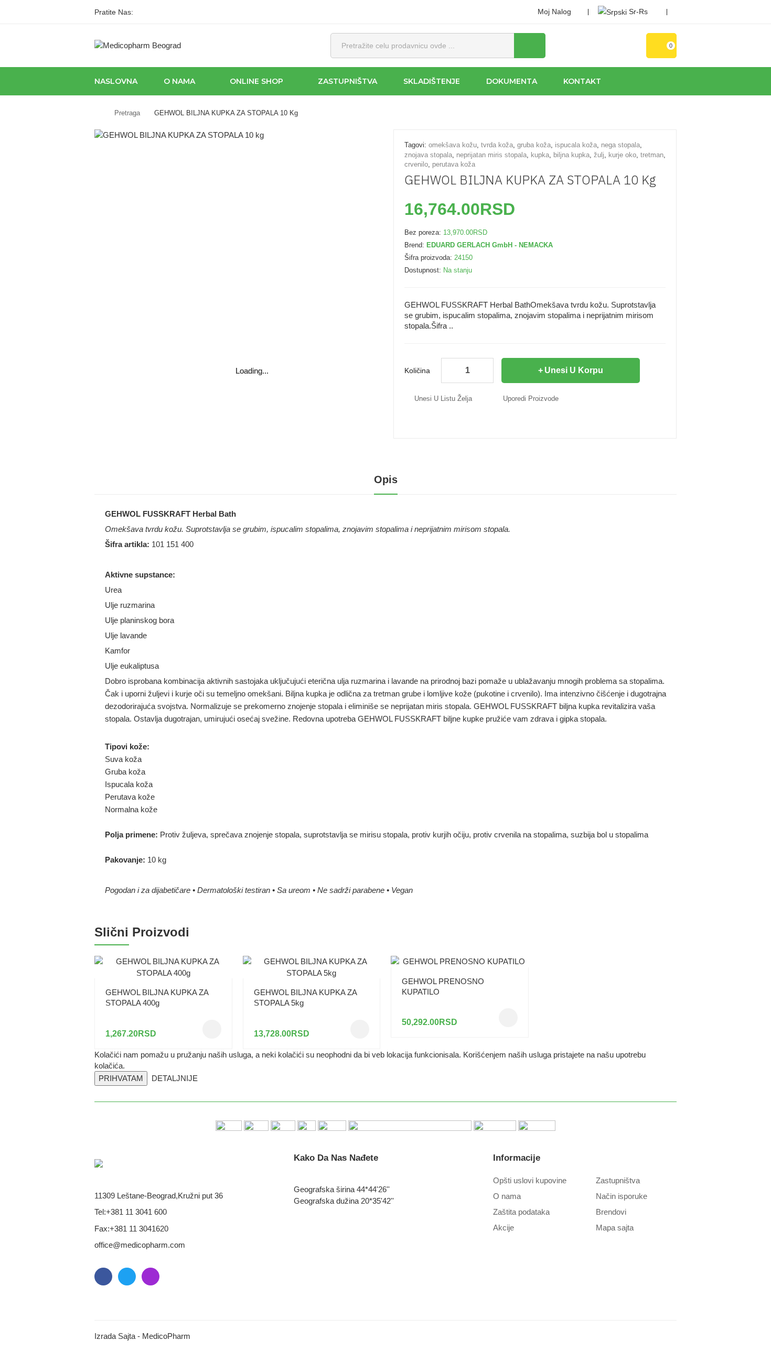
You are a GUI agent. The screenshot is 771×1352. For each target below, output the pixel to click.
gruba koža (534, 145)
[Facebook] (145, 12)
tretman (651, 155)
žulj (599, 155)
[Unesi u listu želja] (220, 958)
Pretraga (127, 113)
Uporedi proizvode (531, 398)
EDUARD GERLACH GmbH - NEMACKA (489, 245)
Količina (417, 370)
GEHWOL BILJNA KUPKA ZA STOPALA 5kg (305, 997)
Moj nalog (554, 11)
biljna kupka (571, 155)
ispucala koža (576, 145)
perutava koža (453, 164)
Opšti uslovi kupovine (529, 1180)
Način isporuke (621, 1196)
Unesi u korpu (573, 370)
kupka (540, 155)
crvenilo (416, 164)
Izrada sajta (114, 1336)
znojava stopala (428, 155)
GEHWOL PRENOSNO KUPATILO (443, 986)
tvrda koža (497, 145)
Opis (386, 479)
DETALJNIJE (175, 1078)
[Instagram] (180, 12)
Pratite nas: (113, 12)
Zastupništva (618, 1180)
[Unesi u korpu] (211, 1029)
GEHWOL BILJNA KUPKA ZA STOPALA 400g (156, 997)
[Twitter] (162, 12)
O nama (507, 1196)
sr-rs (638, 11)
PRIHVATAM (121, 1078)
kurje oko (622, 155)
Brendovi (611, 1211)
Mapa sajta (615, 1227)
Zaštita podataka (521, 1211)
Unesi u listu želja (443, 398)
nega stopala (620, 145)
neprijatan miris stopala (491, 155)
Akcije (503, 1227)
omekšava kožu (453, 145)
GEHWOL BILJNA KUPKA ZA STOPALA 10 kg (226, 113)
